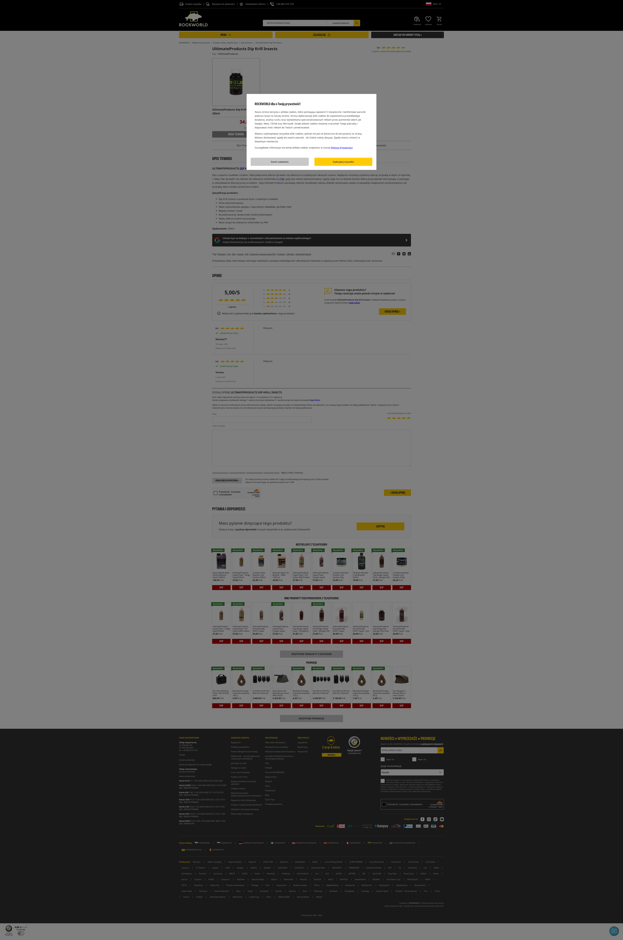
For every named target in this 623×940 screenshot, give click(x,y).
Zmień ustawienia (279, 162)
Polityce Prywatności (342, 147)
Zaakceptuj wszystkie (343, 162)
